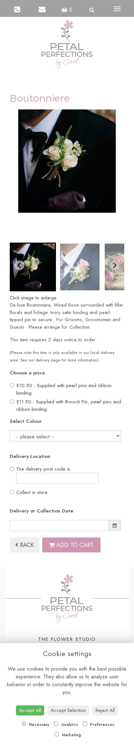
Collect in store (31, 492)
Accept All (30, 710)
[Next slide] (114, 265)
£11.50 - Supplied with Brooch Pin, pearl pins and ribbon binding (68, 405)
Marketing (70, 735)
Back (26, 545)
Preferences (101, 724)
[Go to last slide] (19, 265)
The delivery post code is (43, 469)
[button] (33, 267)
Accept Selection (68, 710)
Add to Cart (74, 545)
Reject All (105, 710)
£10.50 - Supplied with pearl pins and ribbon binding (64, 389)
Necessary (38, 724)
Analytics (69, 724)
